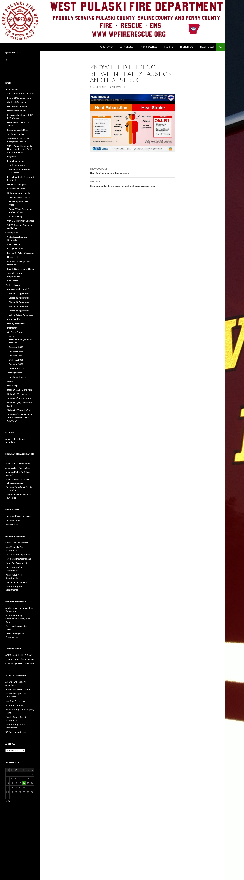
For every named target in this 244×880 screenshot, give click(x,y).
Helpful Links (13, 257)
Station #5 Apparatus (19, 310)
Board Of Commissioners (19, 97)
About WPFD (106, 47)
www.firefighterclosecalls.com (19, 663)
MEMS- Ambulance (14, 705)
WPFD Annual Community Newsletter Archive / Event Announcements (19, 149)
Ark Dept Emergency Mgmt (18, 689)
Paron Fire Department (16, 563)
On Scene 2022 (16, 364)
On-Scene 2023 (16, 368)
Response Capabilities (17, 130)
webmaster (118, 87)
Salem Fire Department (16, 582)
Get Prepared (126, 47)
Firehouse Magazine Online (18, 516)
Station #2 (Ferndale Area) (19, 394)
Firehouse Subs (12, 520)
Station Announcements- (18, 193)
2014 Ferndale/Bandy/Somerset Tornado (21, 339)
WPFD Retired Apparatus (21, 315)
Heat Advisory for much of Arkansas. (110, 171)
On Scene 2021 (16, 359)
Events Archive (14, 319)
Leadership (12, 385)
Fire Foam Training (17, 377)
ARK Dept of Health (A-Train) (18, 655)
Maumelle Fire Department (18, 558)
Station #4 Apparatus (19, 306)
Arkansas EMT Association (17, 467)
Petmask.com (11, 524)
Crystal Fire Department (16, 542)
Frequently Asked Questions (20, 253)
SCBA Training (15, 216)
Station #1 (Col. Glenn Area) (20, 389)
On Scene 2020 (16, 355)
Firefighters (186, 47)
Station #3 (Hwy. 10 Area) (19, 398)
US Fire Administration (16, 732)
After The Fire (13, 244)
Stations (168, 47)
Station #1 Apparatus (19, 293)
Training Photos (14, 372)
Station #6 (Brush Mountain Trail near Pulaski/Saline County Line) (20, 417)
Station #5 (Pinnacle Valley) (19, 410)
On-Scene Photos (15, 332)
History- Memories (16, 323)
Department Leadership (18, 106)
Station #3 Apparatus (19, 302)
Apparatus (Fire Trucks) (18, 289)
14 (24, 783)
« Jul (8, 801)
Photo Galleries (148, 47)
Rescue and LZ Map (16, 188)
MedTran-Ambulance (15, 701)
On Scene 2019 (16, 351)
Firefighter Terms (15, 248)
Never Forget (207, 47)
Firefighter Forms (15, 161)
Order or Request (17, 165)
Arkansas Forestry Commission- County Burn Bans (17, 618)
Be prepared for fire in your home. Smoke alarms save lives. (122, 183)
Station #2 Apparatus (19, 297)
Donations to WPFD (16, 110)
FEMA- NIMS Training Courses (19, 659)
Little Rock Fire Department (18, 554)
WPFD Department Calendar (20, 220)
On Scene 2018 (16, 347)
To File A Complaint (16, 134)
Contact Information (16, 102)
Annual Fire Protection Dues (20, 93)
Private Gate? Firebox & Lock (20, 269)
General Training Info (17, 184)
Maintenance (13, 327)
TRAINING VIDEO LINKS (19, 197)
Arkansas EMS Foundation (17, 463)
